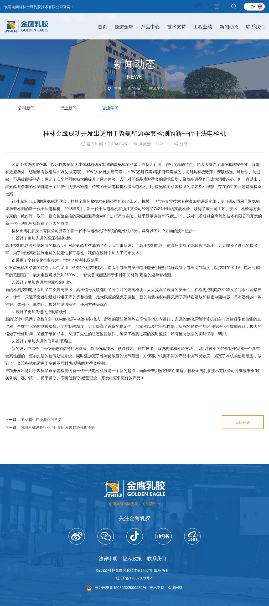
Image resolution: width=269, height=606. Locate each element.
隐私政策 (132, 558)
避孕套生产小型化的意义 (41, 419)
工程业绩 (202, 26)
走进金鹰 (124, 26)
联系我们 (255, 26)
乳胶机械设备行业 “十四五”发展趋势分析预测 (58, 427)
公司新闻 (26, 108)
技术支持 (176, 26)
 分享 (181, 144)
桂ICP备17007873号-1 (134, 577)
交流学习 (110, 108)
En (253, 6)
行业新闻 (68, 108)
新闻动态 (229, 26)
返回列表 (242, 422)
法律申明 (108, 558)
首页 (102, 26)
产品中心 (150, 26)
